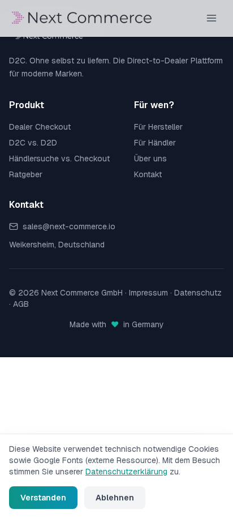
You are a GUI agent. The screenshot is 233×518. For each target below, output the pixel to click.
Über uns (150, 158)
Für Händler (155, 143)
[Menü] (211, 18)
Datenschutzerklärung (126, 471)
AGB (21, 304)
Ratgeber (25, 174)
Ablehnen (115, 498)
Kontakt (148, 174)
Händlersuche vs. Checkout (59, 158)
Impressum (148, 293)
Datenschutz (198, 293)
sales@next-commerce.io (69, 226)
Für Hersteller (158, 127)
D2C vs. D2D (33, 143)
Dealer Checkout (40, 127)
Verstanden (43, 498)
